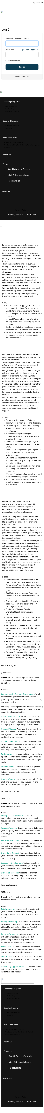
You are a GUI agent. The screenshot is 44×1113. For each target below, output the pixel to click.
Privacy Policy (21, 210)
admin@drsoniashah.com (18, 175)
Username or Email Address (17, 39)
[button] (22, 22)
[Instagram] (12, 198)
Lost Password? (22, 76)
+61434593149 (14, 181)
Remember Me (13, 60)
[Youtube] (19, 198)
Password (10, 49)
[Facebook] (4, 198)
